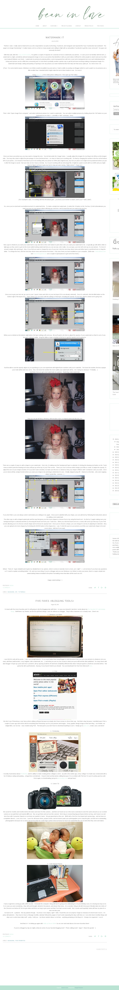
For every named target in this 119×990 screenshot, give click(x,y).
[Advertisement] (45, 973)
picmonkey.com (62, 778)
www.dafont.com (100, 251)
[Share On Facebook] (98, 587)
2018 (116, 470)
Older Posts (101, 949)
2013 (116, 483)
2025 (116, 452)
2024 (116, 454)
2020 (116, 465)
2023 (116, 457)
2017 (116, 472)
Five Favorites (20, 940)
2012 (116, 485)
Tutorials (21, 592)
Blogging (11, 592)
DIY (16, 592)
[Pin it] (105, 587)
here (90, 666)
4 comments (6, 587)
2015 (116, 478)
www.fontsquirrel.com (40, 253)
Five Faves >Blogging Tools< (55, 600)
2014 (116, 480)
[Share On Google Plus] (101, 587)
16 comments (7, 936)
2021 (116, 462)
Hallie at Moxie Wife (49, 923)
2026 (116, 439)
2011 (116, 488)
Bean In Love (65, 987)
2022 (116, 460)
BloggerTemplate (79, 987)
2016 (116, 475)
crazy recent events (24, 54)
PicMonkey (24, 774)
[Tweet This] (95, 587)
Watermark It (55, 37)
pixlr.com (39, 75)
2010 (116, 490)
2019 (116, 467)
